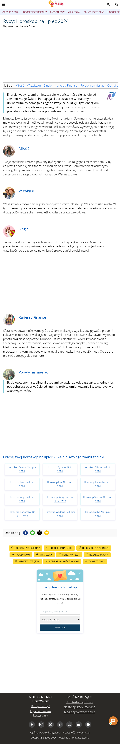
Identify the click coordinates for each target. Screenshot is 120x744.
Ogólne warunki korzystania (40, 713)
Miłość (20, 85)
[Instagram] (41, 724)
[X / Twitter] (69, 724)
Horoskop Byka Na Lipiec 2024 (60, 469)
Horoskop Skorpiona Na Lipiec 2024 (60, 499)
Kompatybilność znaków (64, 561)
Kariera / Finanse (66, 85)
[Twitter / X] (39, 532)
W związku (34, 85)
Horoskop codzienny (34, 12)
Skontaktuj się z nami (79, 702)
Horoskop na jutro (61, 547)
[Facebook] (25, 532)
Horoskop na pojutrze (95, 547)
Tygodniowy (57, 12)
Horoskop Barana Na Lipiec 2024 (22, 469)
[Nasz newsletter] (108, 4)
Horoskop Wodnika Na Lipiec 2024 (60, 514)
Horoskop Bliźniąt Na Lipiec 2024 (98, 469)
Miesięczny (74, 12)
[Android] (88, 724)
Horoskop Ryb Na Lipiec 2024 (97, 514)
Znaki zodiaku (96, 561)
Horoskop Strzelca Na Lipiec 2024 (98, 499)
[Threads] (50, 724)
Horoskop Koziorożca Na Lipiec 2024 (22, 514)
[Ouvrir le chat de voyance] (113, 721)
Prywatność (68, 732)
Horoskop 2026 (9, 12)
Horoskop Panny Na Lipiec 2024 (98, 484)
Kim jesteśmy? (40, 706)
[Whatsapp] (32, 532)
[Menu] (3, 4)
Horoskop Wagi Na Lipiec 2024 (22, 499)
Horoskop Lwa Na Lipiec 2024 (60, 484)
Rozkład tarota (98, 554)
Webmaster (83, 732)
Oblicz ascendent (93, 12)
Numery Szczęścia (28, 561)
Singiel (48, 85)
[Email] (46, 532)
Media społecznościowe (79, 712)
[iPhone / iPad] (79, 724)
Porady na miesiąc (92, 85)
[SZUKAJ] (116, 4)
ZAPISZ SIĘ (60, 627)
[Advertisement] (60, 57)
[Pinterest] (60, 724)
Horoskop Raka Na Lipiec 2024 (22, 484)
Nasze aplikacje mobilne (79, 707)
